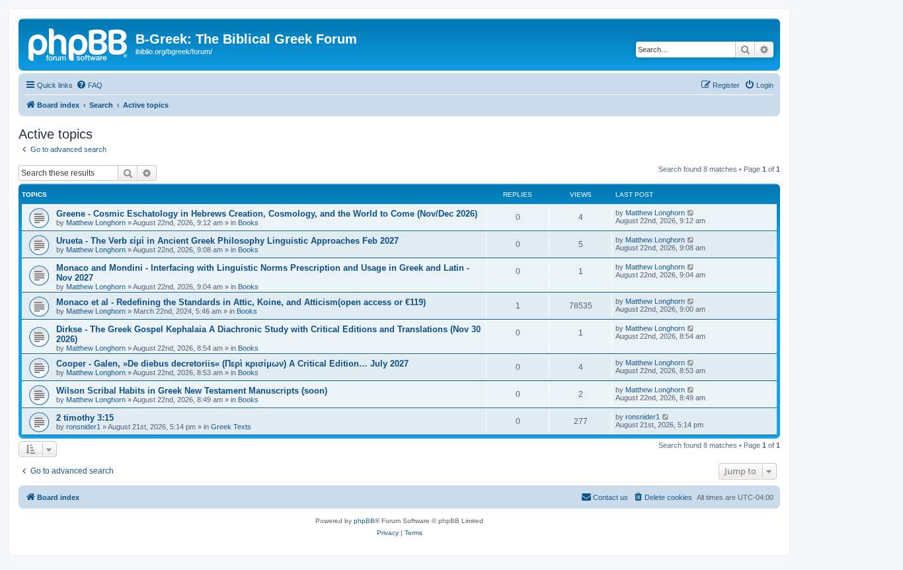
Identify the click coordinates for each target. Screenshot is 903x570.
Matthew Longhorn (96, 223)
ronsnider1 (83, 427)
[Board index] (79, 43)
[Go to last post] (691, 213)
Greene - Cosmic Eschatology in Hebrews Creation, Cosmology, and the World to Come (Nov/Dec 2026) (266, 214)
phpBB (364, 520)
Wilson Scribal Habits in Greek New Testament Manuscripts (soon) (191, 391)
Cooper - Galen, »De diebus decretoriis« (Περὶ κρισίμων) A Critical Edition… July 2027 (232, 364)
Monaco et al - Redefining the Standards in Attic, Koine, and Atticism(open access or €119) (241, 302)
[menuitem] (89, 85)
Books (248, 223)
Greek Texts (231, 427)
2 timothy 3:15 (85, 418)
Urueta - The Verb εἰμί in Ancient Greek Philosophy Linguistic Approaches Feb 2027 (227, 241)
